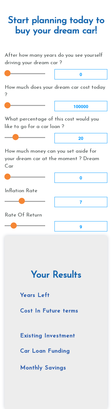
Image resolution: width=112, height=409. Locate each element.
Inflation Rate (21, 190)
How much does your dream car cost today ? (55, 91)
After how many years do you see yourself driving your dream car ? (54, 59)
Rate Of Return (23, 215)
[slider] (7, 73)
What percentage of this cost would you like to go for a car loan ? (52, 123)
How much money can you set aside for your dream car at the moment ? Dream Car (52, 159)
